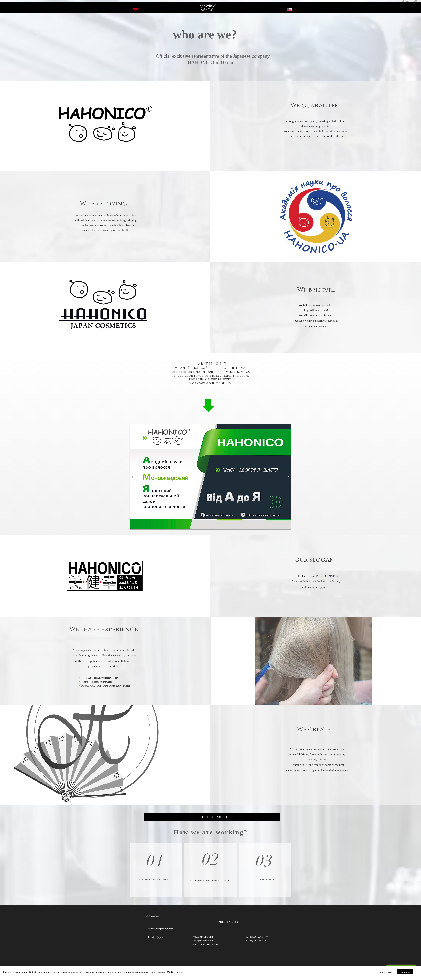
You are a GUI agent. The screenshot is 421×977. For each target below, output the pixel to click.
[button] (210, 476)
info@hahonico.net (209, 944)
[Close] (417, 971)
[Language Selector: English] (291, 9)
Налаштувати (385, 971)
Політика (179, 971)
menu (136, 8)
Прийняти (405, 971)
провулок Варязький (203, 940)
